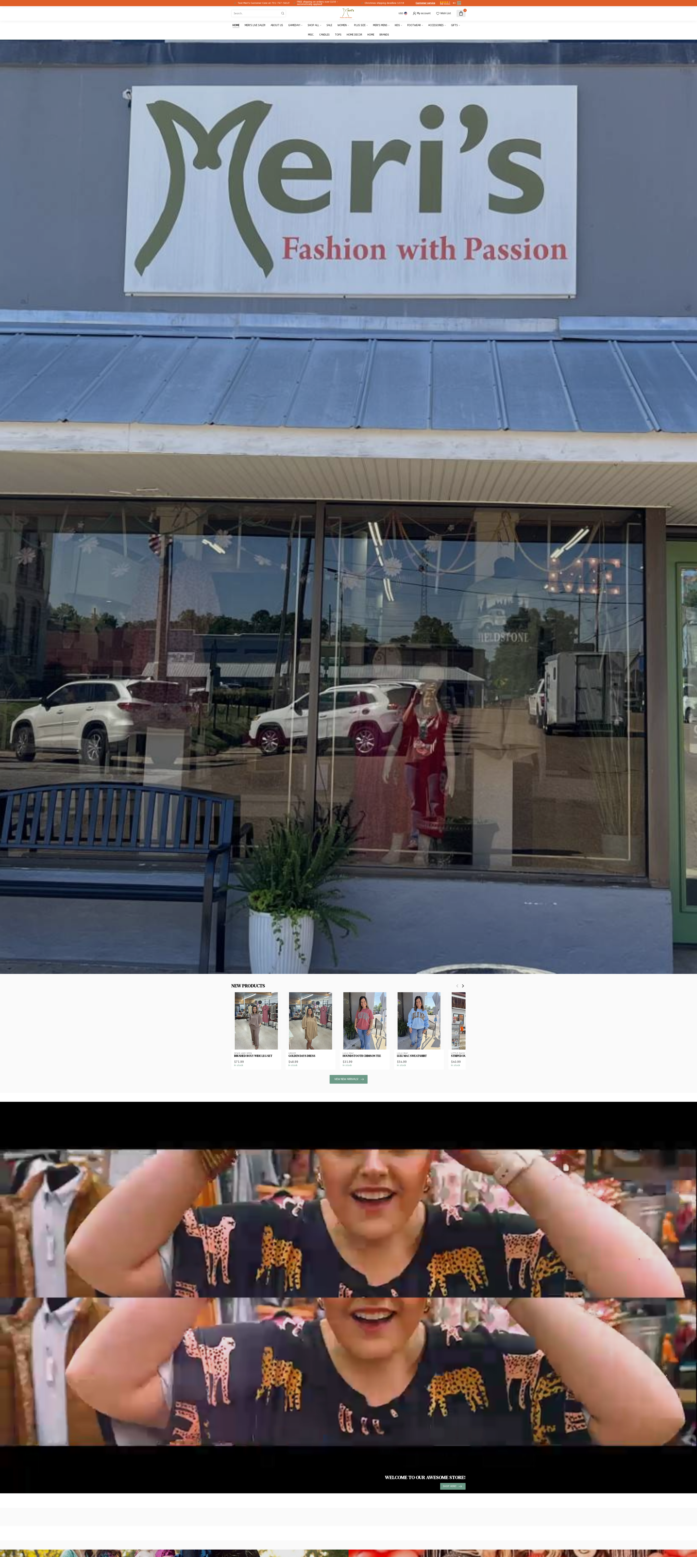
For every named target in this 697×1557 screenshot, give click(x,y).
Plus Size (360, 25)
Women (342, 25)
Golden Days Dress (301, 1056)
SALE (329, 25)
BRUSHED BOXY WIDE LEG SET (253, 1056)
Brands (384, 34)
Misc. (311, 34)
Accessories (436, 25)
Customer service (425, 3)
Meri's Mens (380, 25)
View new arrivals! (346, 1079)
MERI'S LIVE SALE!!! (255, 25)
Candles (324, 34)
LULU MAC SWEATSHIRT (412, 1056)
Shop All (313, 25)
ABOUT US (277, 25)
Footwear (414, 25)
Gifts (454, 25)
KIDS (397, 25)
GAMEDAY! (294, 25)
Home (236, 25)
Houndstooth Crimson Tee (362, 1056)
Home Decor (354, 34)
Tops (338, 34)
